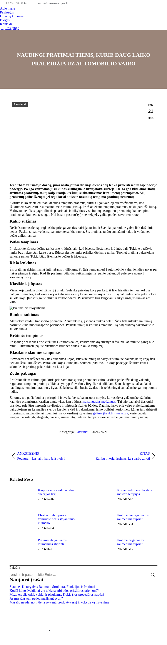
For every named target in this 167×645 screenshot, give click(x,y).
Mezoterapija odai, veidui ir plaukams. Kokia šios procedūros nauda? (57, 594)
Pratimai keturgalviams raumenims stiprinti (133, 517)
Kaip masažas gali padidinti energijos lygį (56, 492)
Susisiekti (49, 630)
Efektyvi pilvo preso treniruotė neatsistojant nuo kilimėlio (56, 519)
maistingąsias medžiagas (99, 401)
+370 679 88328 (16, 3)
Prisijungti (12, 28)
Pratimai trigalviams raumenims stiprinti (130, 542)
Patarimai (20, 104)
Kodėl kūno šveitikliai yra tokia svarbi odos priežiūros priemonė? (54, 590)
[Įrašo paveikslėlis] (21, 498)
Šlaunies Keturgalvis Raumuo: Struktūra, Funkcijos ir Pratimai (52, 586)
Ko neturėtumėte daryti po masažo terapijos (135, 492)
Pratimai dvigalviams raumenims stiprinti (52, 542)
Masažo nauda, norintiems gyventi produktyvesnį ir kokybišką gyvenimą (59, 602)
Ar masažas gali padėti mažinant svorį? (36, 598)
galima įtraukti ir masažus (110, 413)
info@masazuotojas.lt (53, 3)
